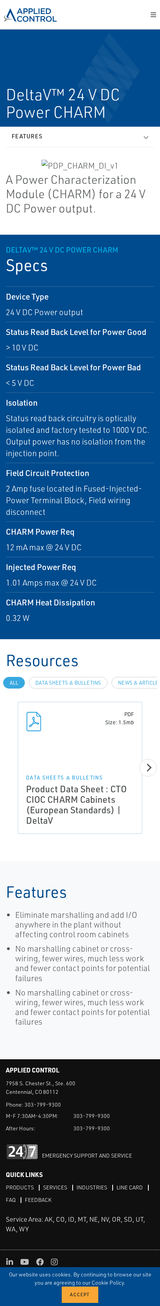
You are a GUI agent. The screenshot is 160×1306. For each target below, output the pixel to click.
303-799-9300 (42, 1104)
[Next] (148, 767)
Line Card (130, 1187)
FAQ (11, 1199)
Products (20, 1187)
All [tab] (14, 683)
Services (55, 1187)
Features (27, 136)
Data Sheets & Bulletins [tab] (68, 683)
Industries (92, 1187)
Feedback (38, 1199)
